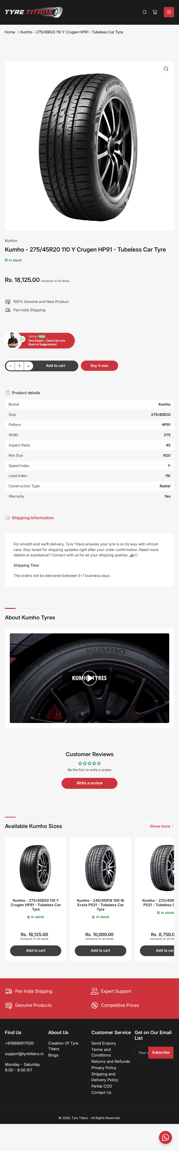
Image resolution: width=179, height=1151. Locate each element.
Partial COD (101, 1086)
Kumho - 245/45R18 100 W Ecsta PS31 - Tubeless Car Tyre (100, 905)
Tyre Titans (80, 1118)
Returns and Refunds (110, 1061)
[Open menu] (169, 12)
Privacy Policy (103, 1067)
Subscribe (160, 1052)
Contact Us (101, 1092)
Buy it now (99, 365)
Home (10, 32)
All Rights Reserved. (105, 1118)
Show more (160, 826)
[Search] (145, 12)
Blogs (53, 1055)
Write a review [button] (89, 783)
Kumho (11, 240)
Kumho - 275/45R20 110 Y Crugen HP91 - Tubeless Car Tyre (71, 32)
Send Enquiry (103, 1043)
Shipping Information (33, 517)
